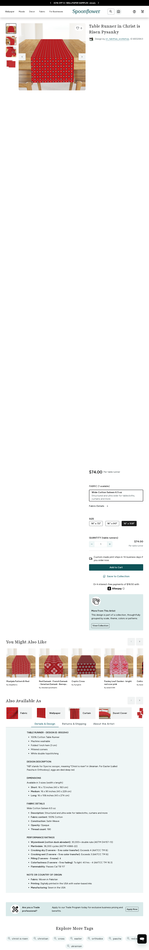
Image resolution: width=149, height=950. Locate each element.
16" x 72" (96, 523)
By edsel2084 (109, 688)
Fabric (42, 11)
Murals (22, 11)
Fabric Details (99, 506)
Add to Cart (116, 567)
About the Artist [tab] (103, 723)
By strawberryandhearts (48, 688)
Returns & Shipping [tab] (74, 723)
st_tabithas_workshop (117, 38)
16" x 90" (112, 523)
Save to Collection (116, 576)
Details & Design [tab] (45, 723)
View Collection (100, 625)
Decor (32, 11)
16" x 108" (129, 523)
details (92, 3)
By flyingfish (76, 685)
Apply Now (132, 909)
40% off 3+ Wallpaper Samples (71, 3)
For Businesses (56, 11)
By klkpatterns (11, 685)
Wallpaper (9, 11)
